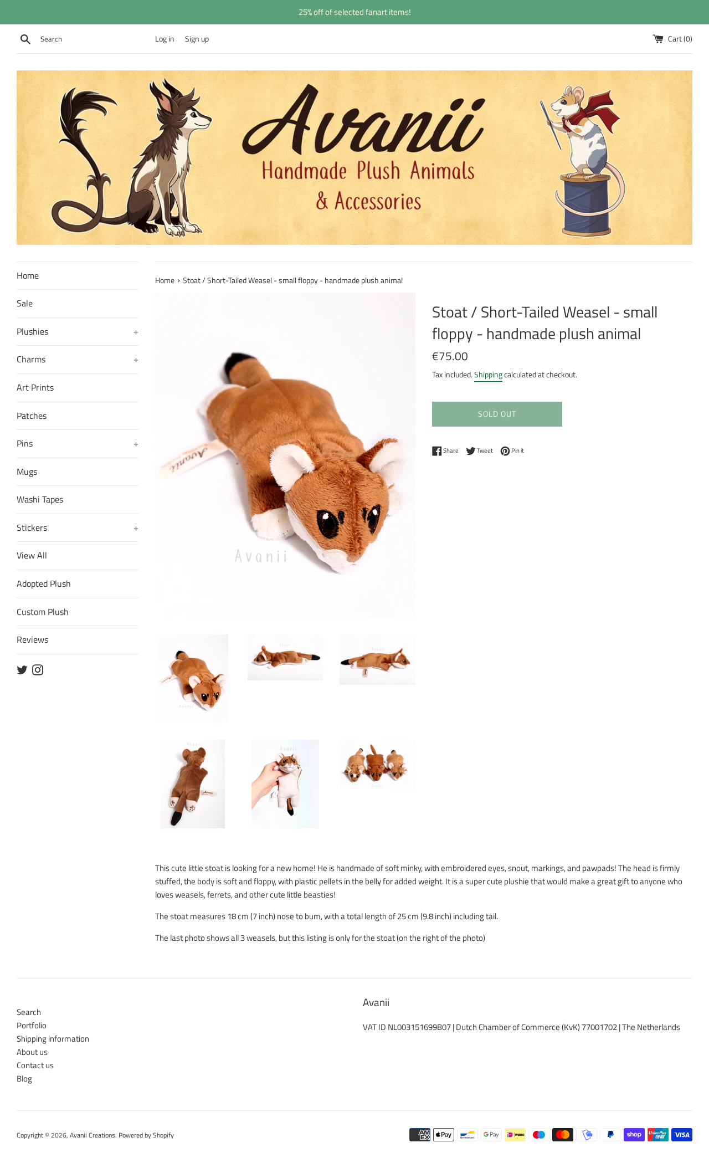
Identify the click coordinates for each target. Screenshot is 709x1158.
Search (29, 1012)
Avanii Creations (92, 1135)
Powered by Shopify (146, 1135)
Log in (164, 38)
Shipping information (53, 1038)
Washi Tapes (40, 499)
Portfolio (32, 1025)
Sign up (197, 38)
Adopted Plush (44, 583)
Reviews (32, 639)
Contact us (35, 1065)
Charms (77, 359)
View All (32, 555)
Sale (25, 303)
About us (32, 1052)
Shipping (488, 374)
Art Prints (35, 387)
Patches (32, 415)
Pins (77, 443)
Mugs (27, 471)
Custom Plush (43, 611)
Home (28, 275)
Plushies (77, 331)
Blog (24, 1078)
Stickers (77, 527)
